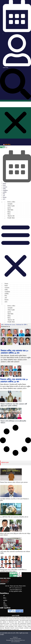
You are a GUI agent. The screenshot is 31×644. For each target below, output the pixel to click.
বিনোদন (4, 197)
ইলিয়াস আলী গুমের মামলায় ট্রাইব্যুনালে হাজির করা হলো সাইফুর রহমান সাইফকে (15, 534)
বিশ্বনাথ (4, 183)
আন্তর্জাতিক (5, 190)
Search (29, 100)
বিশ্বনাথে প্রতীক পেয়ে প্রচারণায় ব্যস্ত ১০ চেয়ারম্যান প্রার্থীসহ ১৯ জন (14, 351)
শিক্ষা (4, 194)
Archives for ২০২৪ (10, 324)
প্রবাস (4, 199)
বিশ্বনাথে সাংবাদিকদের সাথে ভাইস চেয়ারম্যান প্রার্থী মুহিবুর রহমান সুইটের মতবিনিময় (14, 405)
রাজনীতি (4, 192)
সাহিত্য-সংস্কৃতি (11, 206)
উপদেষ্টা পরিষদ (11, 218)
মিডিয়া (9, 212)
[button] (15, 84)
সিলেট (4, 185)
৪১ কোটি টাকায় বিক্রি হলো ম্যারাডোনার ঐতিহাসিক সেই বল (14, 517)
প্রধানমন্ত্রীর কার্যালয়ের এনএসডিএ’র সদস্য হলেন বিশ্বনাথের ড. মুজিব (14, 499)
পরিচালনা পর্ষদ (10, 216)
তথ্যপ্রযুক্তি (9, 204)
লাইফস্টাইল (10, 210)
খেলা (4, 196)
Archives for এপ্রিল (21, 324)
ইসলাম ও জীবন (11, 202)
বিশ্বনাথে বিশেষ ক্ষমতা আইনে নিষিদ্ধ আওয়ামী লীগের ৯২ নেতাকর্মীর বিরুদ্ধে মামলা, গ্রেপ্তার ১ (13, 570)
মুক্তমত (9, 208)
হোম (2, 324)
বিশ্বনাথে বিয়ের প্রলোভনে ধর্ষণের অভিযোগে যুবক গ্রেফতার (14, 482)
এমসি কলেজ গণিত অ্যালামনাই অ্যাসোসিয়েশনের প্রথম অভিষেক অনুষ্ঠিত (15, 552)
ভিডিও (9, 214)
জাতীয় (4, 189)
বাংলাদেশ (5, 187)
